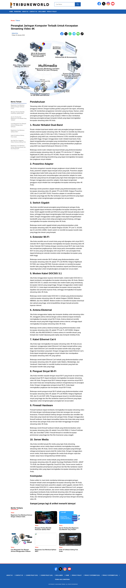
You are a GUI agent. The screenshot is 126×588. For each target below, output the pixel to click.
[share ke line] (78, 35)
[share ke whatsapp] (70, 35)
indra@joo (15, 33)
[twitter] (104, 5)
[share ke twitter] (66, 35)
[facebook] (99, 5)
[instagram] (109, 5)
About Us (25, 11)
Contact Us (33, 11)
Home (67, 575)
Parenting (17, 11)
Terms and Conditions (62, 579)
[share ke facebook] (62, 35)
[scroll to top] (120, 585)
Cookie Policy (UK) (47, 575)
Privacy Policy (52, 11)
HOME (11, 11)
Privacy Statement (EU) (92, 575)
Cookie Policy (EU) (32, 575)
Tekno (18, 20)
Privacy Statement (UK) (110, 575)
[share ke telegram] (74, 35)
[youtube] (113, 5)
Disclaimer (42, 11)
